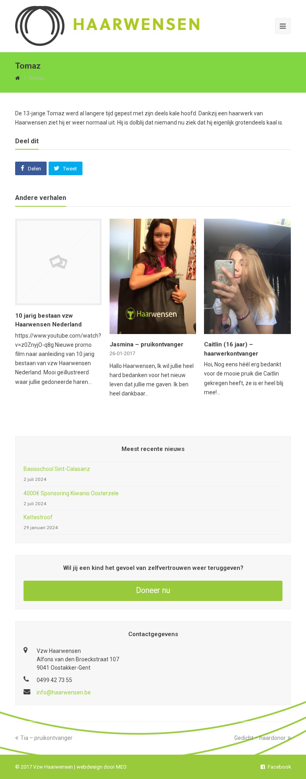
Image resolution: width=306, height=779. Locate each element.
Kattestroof (38, 517)
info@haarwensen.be (64, 692)
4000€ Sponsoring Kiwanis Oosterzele (71, 493)
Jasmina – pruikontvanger (146, 344)
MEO (121, 767)
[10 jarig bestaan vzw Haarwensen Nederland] (58, 300)
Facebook (279, 767)
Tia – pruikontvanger (46, 738)
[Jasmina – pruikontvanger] (153, 329)
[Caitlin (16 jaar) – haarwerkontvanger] (247, 329)
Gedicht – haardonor (260, 738)
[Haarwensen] (107, 25)
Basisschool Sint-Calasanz (57, 469)
